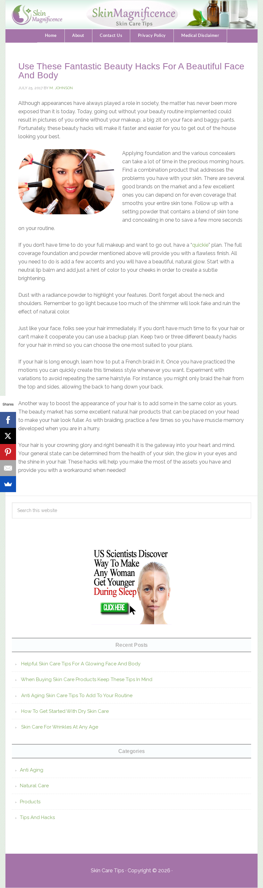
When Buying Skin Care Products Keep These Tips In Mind (86, 679)
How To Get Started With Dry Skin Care (65, 711)
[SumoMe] (8, 484)
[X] (8, 436)
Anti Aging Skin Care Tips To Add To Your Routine (76, 695)
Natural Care (34, 786)
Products (30, 802)
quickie (200, 245)
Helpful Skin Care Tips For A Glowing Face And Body (80, 664)
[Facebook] (8, 420)
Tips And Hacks (37, 817)
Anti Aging (31, 770)
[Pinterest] (8, 452)
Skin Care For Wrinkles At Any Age (59, 727)
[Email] (8, 468)
